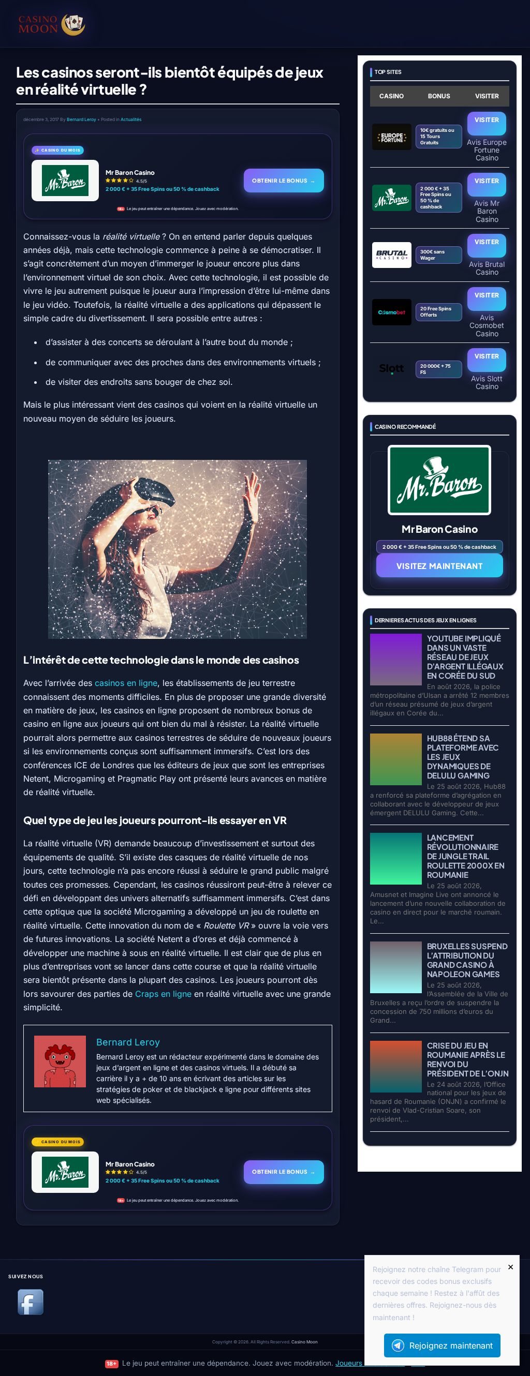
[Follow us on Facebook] (31, 1313)
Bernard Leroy (81, 119)
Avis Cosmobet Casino (486, 325)
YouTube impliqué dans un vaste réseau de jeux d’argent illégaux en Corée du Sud (465, 656)
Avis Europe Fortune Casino (487, 150)
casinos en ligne (126, 683)
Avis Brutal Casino (487, 268)
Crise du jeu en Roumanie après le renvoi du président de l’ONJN (468, 1059)
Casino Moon (304, 1341)
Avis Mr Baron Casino (486, 211)
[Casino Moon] (67, 23)
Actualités (131, 119)
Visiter (487, 120)
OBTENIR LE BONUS (283, 180)
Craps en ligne (164, 994)
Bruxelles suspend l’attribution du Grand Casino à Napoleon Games (467, 960)
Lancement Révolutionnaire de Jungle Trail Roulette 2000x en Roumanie (466, 855)
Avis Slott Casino (487, 382)
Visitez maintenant (439, 566)
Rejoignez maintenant (451, 1345)
